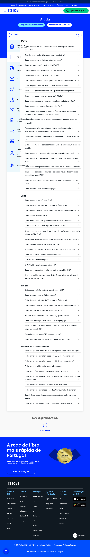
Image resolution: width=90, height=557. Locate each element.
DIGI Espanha (42, 552)
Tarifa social (63, 503)
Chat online (45, 430)
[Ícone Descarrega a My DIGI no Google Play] (79, 505)
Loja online (18, 130)
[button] (6, 551)
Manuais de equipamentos (18, 46)
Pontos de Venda (48, 5)
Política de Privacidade (54, 545)
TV (18, 141)
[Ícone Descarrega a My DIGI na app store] (79, 499)
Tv (34, 511)
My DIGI (18, 110)
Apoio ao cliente (51, 499)
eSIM (61, 508)
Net (18, 100)
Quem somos (22, 5)
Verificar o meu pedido (18, 68)
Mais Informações (21, 471)
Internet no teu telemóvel (59, 25)
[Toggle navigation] (5, 10)
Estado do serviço (57, 2)
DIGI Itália (51, 552)
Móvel (18, 57)
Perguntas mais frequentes (31, 25)
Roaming (18, 89)
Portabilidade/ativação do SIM (18, 120)
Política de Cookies (69, 545)
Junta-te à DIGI (63, 5)
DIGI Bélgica (59, 552)
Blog (8, 528)
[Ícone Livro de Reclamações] (78, 535)
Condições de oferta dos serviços (38, 2)
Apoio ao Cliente (34, 5)
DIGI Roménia (32, 552)
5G (60, 499)
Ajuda (13, 5)
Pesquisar (15, 35)
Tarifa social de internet (18, 153)
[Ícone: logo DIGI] (14, 10)
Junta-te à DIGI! (11, 503)
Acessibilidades (18, 165)
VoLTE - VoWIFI (64, 513)
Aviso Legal (41, 545)
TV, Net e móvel (38, 496)
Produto (18, 79)
